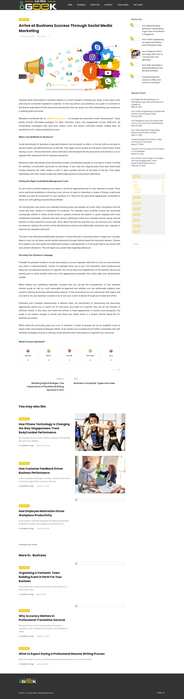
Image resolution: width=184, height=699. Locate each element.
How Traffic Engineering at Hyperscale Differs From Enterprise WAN (153, 42)
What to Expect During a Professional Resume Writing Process (62, 654)
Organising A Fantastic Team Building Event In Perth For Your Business (40, 577)
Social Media (123, 5)
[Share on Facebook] (80, 85)
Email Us (160, 693)
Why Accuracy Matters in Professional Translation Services (42, 618)
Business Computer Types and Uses (94, 383)
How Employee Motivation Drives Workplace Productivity (41, 513)
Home (70, 5)
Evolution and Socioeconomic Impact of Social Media (147, 150)
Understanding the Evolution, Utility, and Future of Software (151, 80)
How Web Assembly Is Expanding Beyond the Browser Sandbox (152, 68)
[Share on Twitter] (84, 85)
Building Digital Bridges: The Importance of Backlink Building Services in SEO (45, 386)
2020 (137, 226)
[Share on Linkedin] (92, 85)
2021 (136, 220)
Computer (95, 5)
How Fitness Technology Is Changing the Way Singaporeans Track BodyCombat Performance (44, 428)
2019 (136, 231)
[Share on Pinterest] (88, 85)
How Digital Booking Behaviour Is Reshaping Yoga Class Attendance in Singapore (153, 29)
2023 (137, 208)
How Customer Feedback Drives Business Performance (41, 471)
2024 (137, 203)
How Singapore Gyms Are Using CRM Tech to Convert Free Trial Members (152, 55)
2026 (137, 176)
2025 (137, 197)
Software (138, 5)
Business (81, 5)
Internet (109, 5)
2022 (137, 214)
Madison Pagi (61, 85)
